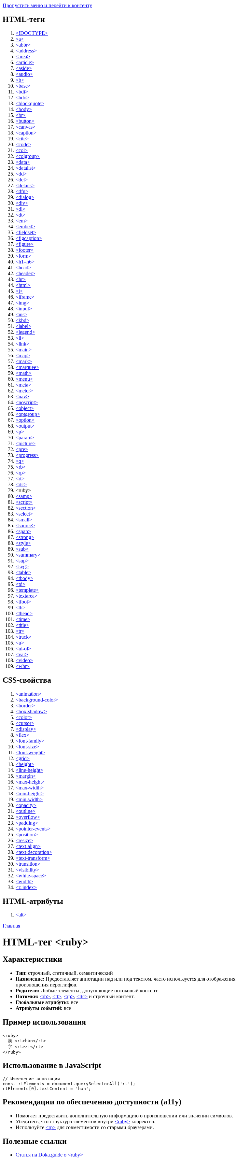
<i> (19, 291)
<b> (20, 80)
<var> (22, 654)
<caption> (26, 132)
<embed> (25, 226)
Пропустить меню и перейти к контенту (47, 5)
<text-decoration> (34, 852)
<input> (24, 308)
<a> (20, 39)
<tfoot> (23, 601)
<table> (23, 572)
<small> (24, 519)
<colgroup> (28, 156)
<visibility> (27, 869)
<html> (23, 285)
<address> (26, 50)
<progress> (27, 455)
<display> (26, 729)
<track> (24, 637)
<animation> (29, 694)
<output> (25, 426)
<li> (20, 338)
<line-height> (29, 770)
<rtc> (21, 484)
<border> (25, 705)
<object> (25, 408)
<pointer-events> (33, 828)
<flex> (22, 735)
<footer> (25, 250)
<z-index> (26, 887)
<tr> (20, 631)
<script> (24, 502)
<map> (23, 355)
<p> (20, 431)
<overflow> (28, 817)
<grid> (23, 758)
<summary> (28, 555)
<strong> (25, 537)
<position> (27, 834)
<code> (23, 144)
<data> (23, 162)
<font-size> (27, 746)
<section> (26, 508)
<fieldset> (26, 232)
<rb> (21, 467)
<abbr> (23, 45)
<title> (22, 625)
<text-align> (28, 846)
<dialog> (25, 197)
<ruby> (122, 1121)
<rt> (20, 478)
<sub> (22, 549)
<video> (24, 660)
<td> (20, 584)
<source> (25, 525)
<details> (25, 185)
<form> (23, 256)
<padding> (27, 823)
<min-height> (30, 793)
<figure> (25, 244)
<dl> (20, 209)
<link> (22, 344)
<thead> (24, 613)
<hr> (21, 279)
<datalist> (26, 168)
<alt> (21, 914)
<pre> (22, 449)
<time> (23, 619)
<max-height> (30, 782)
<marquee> (27, 367)
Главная (11, 926)
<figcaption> (29, 238)
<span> (23, 531)
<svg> (22, 566)
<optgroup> (28, 414)
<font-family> (30, 741)
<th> (20, 607)
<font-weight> (30, 752)
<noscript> (27, 402)
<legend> (25, 332)
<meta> (23, 385)
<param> (25, 437)
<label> (23, 326)
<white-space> (31, 875)
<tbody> (24, 578)
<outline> (25, 811)
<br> (21, 115)
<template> (27, 590)
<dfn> (22, 191)
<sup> (22, 560)
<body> (24, 109)
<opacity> (26, 805)
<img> (22, 302)
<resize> (24, 840)
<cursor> (25, 723)
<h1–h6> (25, 261)
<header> (25, 273)
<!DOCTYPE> (32, 33)
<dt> (20, 215)
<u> (20, 642)
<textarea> (26, 596)
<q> (20, 461)
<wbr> (23, 666)
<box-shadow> (31, 711)
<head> (23, 267)
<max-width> (30, 787)
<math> (24, 373)
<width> (24, 881)
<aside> (24, 68)
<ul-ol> (23, 648)
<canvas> (25, 127)
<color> (24, 717)
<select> (24, 514)
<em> (22, 220)
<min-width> (29, 799)
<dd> (21, 174)
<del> (22, 179)
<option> (25, 420)
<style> (23, 543)
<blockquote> (30, 103)
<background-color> (37, 699)
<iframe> (25, 297)
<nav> (22, 396)
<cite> (22, 138)
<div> (22, 203)
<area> (23, 56)
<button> (25, 121)
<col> (22, 150)
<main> (24, 349)
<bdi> (22, 91)
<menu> (24, 379)
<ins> (21, 314)
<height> (25, 764)
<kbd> (22, 320)
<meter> (24, 390)
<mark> (24, 361)
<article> (25, 62)
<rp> (21, 472)
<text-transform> (33, 858)
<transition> (28, 864)
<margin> (26, 776)
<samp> (24, 496)
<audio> (24, 74)
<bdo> (22, 97)
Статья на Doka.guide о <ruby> (49, 1154)
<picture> (25, 443)
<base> (23, 86)
